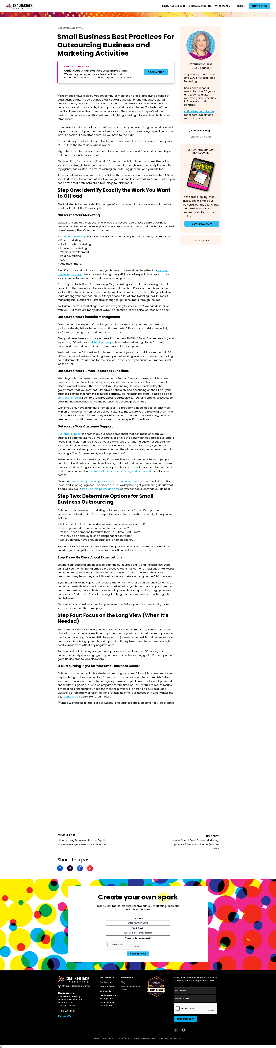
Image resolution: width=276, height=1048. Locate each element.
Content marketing (72, 236)
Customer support (69, 434)
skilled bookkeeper (103, 342)
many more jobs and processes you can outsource (104, 481)
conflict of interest (69, 397)
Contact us (71, 696)
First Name (138, 918)
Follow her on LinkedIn (199, 111)
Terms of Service (165, 1038)
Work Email (138, 928)
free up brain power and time (101, 489)
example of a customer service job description (120, 471)
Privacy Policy (177, 1038)
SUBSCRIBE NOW (138, 953)
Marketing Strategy (70, 28)
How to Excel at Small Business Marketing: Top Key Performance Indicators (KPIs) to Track (195, 844)
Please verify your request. (138, 938)
